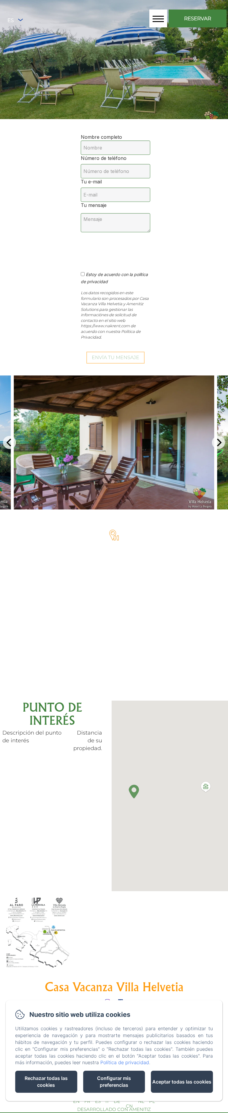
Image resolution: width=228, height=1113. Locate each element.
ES (98, 1101)
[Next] (218, 442)
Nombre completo (101, 137)
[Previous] (9, 442)
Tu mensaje (94, 205)
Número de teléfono (103, 158)
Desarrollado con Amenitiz (114, 1109)
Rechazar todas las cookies (46, 1081)
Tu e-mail (91, 182)
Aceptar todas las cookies (181, 1082)
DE (117, 1101)
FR (87, 1101)
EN (76, 1101)
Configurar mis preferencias (114, 1081)
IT (107, 1101)
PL (152, 1101)
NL (141, 1101)
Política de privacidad (124, 1062)
